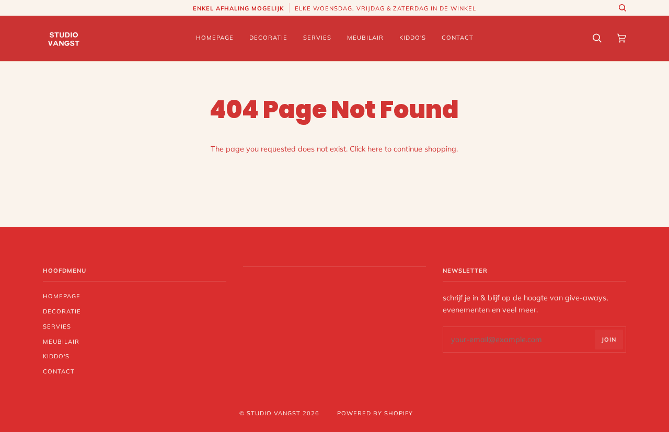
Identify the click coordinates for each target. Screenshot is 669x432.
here (375, 149)
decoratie (62, 311)
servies (57, 326)
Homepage (61, 296)
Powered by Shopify (375, 413)
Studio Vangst (274, 413)
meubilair (61, 341)
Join (609, 339)
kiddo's (56, 356)
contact (59, 371)
